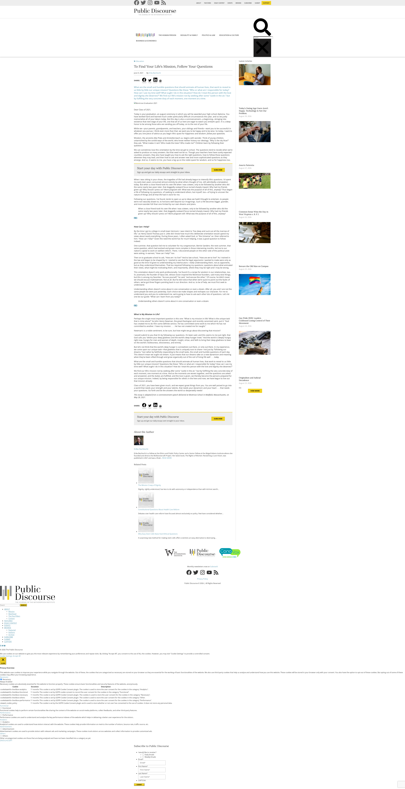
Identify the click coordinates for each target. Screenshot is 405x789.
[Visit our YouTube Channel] (4, 646)
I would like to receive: (147, 752)
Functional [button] (4, 706)
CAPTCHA (142, 780)
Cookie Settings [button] (6, 656)
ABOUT (198, 3)
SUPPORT (266, 3)
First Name (143, 766)
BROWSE (238, 3)
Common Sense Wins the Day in (253, 213)
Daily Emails (149, 754)
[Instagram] (150, 2)
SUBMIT (257, 3)
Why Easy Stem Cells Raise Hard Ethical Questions (158, 534)
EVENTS (230, 3)
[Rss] (163, 2)
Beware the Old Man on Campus (254, 266)
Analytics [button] (3, 719)
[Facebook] (136, 2)
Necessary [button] (4, 677)
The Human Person (167, 35)
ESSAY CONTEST (219, 3)
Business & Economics (146, 41)
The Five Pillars (14, 616)
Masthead (12, 614)
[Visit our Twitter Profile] (2, 646)
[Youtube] (156, 2)
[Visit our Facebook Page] (0, 646)
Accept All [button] (16, 656)
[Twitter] (143, 2)
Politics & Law (208, 35)
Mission (11, 611)
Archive (11, 635)
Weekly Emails (150, 757)
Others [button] (2, 733)
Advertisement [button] (6, 726)
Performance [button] (5, 713)
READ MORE (167, 458)
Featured (12, 630)
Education (140, 61)
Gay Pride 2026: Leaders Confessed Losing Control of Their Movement (254, 320)
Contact (11, 618)
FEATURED (207, 3)
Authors (11, 632)
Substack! (214, 566)
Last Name (143, 773)
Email (140, 759)
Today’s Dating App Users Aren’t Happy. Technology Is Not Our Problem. (253, 111)
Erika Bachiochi (155, 73)
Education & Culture (229, 35)
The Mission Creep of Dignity (149, 485)
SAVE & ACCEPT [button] (6, 740)
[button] (262, 27)
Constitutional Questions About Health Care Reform (158, 509)
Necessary (7, 679)
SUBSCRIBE (248, 3)
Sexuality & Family (189, 35)
